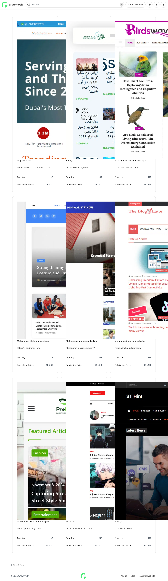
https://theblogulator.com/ (128, 347)
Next (22, 565)
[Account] (156, 5)
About (124, 575)
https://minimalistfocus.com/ (80, 347)
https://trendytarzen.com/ (79, 528)
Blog (133, 575)
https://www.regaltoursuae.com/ (33, 167)
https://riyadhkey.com (77, 167)
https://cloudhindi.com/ (29, 347)
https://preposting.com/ (29, 528)
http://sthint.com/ (123, 528)
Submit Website (135, 4)
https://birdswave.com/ (126, 167)
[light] (150, 5)
